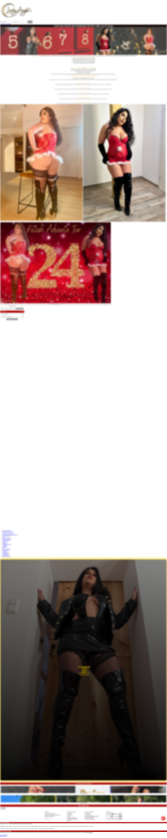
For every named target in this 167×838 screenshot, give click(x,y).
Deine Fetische (6, 540)
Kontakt (69, 820)
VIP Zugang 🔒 (6, 554)
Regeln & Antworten (7, 556)
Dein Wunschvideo (7, 539)
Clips (4, 537)
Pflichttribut (5, 543)
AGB (68, 816)
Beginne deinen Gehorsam (8, 531)
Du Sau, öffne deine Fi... (83, 793)
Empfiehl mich (6, 555)
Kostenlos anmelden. (7, 530)
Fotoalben (5, 545)
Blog (4, 548)
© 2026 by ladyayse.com (50, 813)
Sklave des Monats (6, 549)
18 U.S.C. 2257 (88, 814)
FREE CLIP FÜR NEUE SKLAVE (10, 534)
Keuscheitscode (6, 550)
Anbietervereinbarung (71, 817)
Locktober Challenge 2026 (8, 533)
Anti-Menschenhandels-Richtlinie (92, 816)
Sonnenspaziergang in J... (83, 802)
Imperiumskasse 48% (7, 544)
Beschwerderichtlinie (89, 817)
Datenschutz (69, 814)
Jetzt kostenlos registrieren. (5, 24)
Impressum (69, 813)
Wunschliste (5, 546)
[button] (20, 309)
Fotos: (2, 808)
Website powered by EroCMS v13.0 (52, 814)
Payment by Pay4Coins (49, 816)
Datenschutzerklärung (88, 832)
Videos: (2, 807)
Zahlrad (4, 542)
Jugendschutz (88, 813)
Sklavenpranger (6, 552)
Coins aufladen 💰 (6, 536)
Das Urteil (5, 551)
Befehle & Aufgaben (7, 538)
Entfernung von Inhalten (90, 819)
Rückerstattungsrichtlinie (72, 819)
